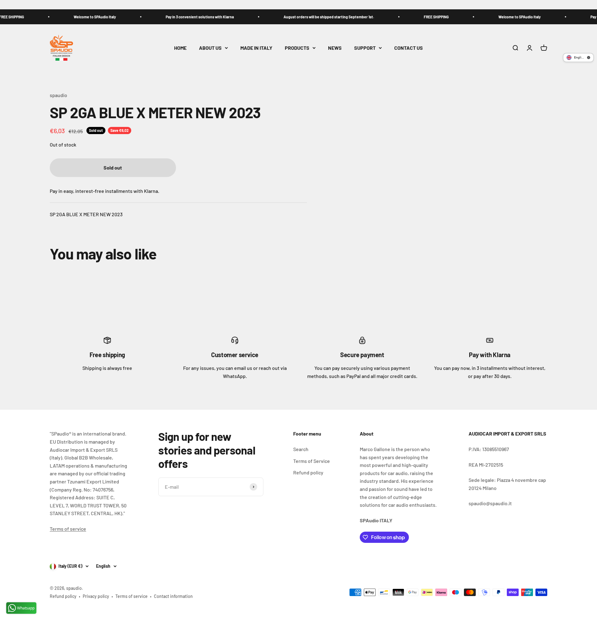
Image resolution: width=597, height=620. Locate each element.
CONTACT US (408, 48)
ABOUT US (210, 48)
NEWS (335, 48)
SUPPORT (365, 48)
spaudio (58, 95)
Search (300, 449)
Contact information (173, 596)
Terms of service (68, 529)
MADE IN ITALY (256, 48)
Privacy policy (96, 596)
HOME (180, 48)
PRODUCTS (297, 48)
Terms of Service (311, 461)
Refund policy (308, 472)
